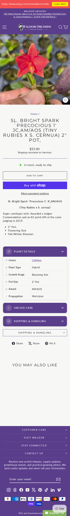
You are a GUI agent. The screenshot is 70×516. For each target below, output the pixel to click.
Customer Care (34, 429)
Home (34, 113)
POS (21, 513)
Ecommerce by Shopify (39, 513)
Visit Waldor (34, 437)
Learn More (60, 4)
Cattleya (36, 260)
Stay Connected (34, 445)
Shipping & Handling (34, 332)
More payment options (35, 193)
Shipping (22, 152)
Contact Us (34, 453)
